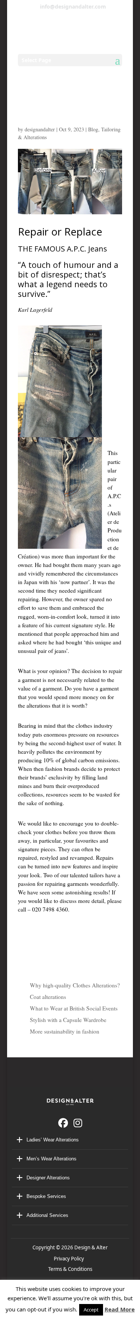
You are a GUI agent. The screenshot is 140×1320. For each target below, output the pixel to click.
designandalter (40, 129)
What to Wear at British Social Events (74, 1008)
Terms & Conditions (70, 1269)
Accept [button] (91, 1309)
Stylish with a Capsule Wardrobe (68, 1019)
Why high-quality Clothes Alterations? (75, 985)
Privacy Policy (70, 1258)
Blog (93, 129)
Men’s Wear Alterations (52, 1159)
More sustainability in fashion (64, 1031)
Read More (120, 1309)
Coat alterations (48, 996)
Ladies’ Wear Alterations (53, 1140)
